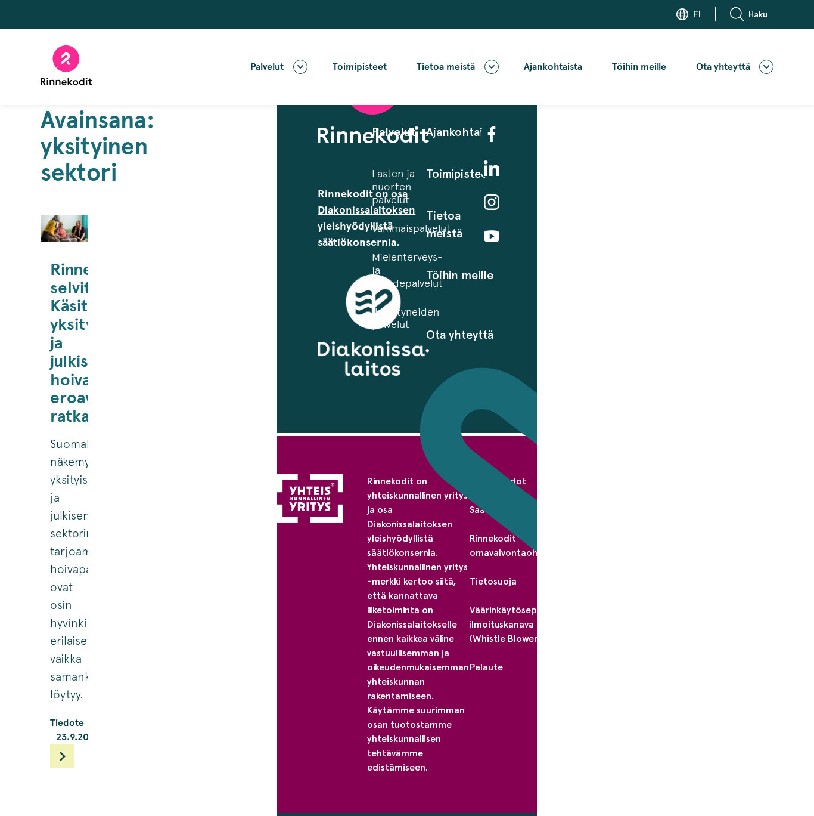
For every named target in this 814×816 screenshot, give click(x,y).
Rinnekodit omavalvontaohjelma (515, 545)
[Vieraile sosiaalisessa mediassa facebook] (491, 134)
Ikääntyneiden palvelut (405, 318)
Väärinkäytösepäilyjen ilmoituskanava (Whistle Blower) (517, 624)
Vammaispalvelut (411, 228)
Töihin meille (639, 66)
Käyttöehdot (498, 481)
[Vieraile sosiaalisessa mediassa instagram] (491, 202)
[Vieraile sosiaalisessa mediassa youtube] (491, 236)
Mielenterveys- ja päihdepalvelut (407, 270)
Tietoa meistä (446, 66)
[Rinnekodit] (66, 65)
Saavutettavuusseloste (519, 509)
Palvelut (267, 66)
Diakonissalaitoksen (366, 210)
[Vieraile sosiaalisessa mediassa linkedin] (491, 168)
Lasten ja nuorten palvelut (393, 186)
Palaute (486, 667)
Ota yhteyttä (723, 66)
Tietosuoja (493, 581)
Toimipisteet (360, 66)
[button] (752, 14)
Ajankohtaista (553, 66)
